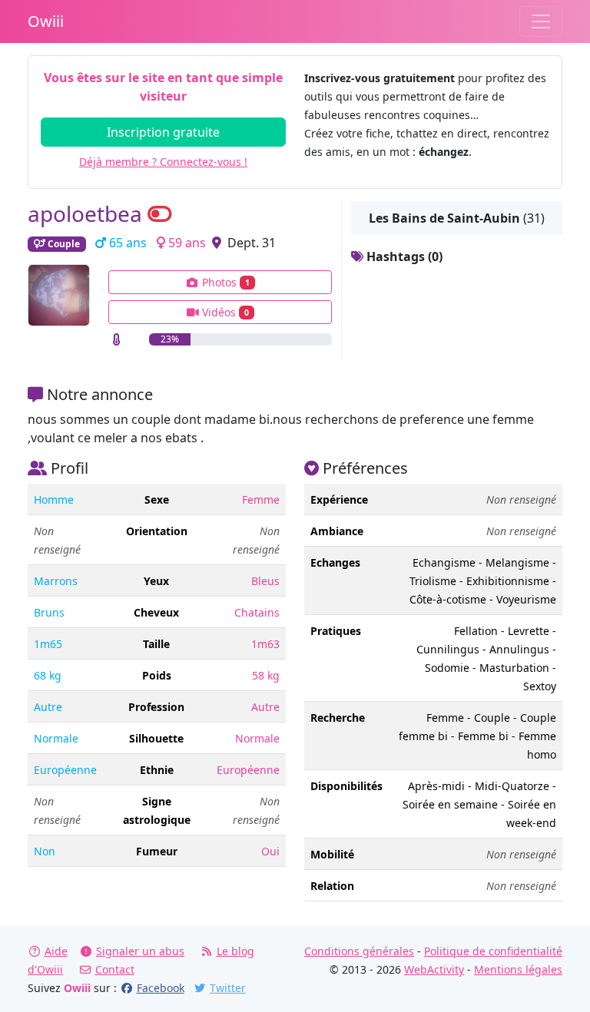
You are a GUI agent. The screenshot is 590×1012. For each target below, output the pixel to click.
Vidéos (224, 312)
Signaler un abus (140, 951)
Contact (114, 969)
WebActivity (434, 969)
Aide (56, 951)
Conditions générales (359, 951)
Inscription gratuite (163, 132)
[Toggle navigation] (540, 21)
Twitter (228, 988)
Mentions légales (518, 969)
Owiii (46, 21)
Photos (224, 282)
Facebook (160, 988)
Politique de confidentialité (493, 951)
